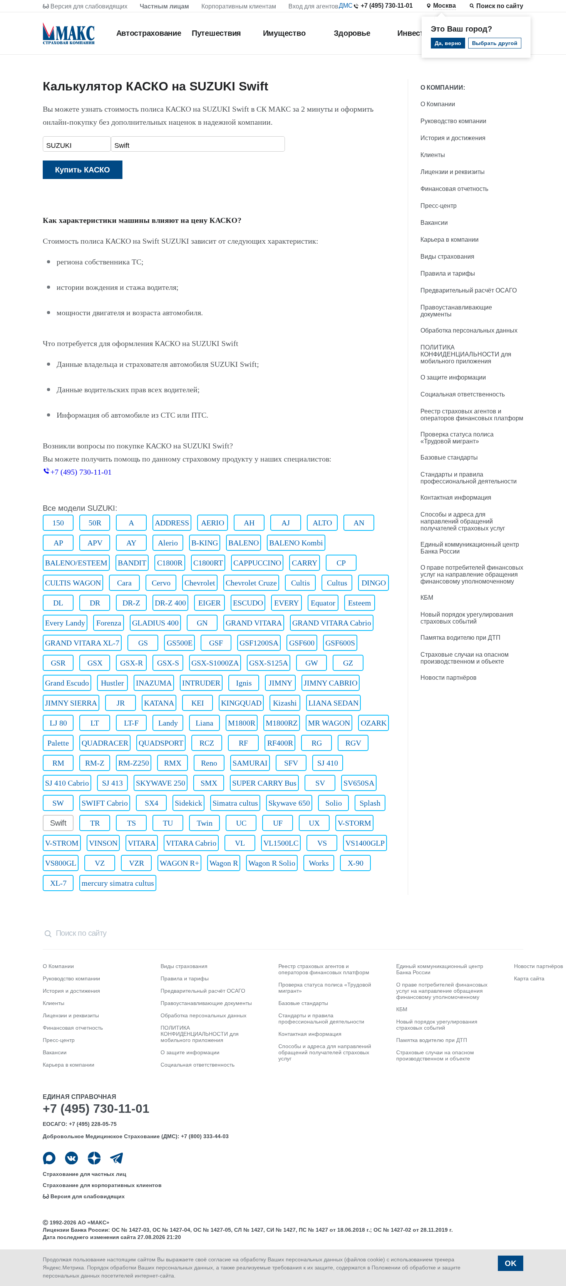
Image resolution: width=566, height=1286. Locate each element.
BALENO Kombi (296, 542)
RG (316, 743)
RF (243, 743)
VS (322, 843)
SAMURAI (250, 763)
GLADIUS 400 (155, 623)
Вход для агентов (313, 6)
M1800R (241, 723)
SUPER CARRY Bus (264, 783)
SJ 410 (327, 763)
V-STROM (62, 843)
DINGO (374, 583)
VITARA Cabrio (191, 843)
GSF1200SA (258, 643)
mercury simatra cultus (118, 883)
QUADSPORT (161, 743)
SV (320, 783)
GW (311, 663)
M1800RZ (282, 723)
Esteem (359, 603)
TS (131, 823)
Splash (370, 803)
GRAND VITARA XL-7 (82, 643)
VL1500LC (280, 843)
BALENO (243, 542)
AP (58, 542)
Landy (168, 723)
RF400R (280, 743)
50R (95, 522)
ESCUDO (248, 603)
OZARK (374, 723)
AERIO (212, 522)
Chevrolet (199, 583)
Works (319, 863)
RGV (353, 743)
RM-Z (94, 763)
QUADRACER (105, 743)
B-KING (204, 542)
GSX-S (168, 663)
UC (241, 823)
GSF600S (340, 643)
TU (168, 823)
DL (58, 603)
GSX (94, 663)
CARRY (304, 563)
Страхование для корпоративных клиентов (102, 1185)
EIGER (209, 603)
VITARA (142, 843)
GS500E (180, 643)
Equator (323, 603)
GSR (58, 663)
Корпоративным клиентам (238, 6)
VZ (100, 863)
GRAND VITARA (254, 623)
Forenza (108, 623)
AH (249, 522)
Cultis (300, 583)
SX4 (151, 803)
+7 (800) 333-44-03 (205, 1136)
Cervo (161, 583)
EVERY (286, 603)
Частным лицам (164, 6)
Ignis (244, 683)
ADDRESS (172, 522)
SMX (209, 783)
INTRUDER (201, 683)
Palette (58, 743)
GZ (348, 663)
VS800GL (60, 863)
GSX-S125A (268, 663)
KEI (197, 703)
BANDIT (132, 563)
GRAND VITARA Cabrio (331, 623)
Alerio (168, 542)
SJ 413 (112, 783)
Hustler (112, 683)
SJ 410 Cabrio (67, 783)
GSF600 (302, 643)
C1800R (170, 563)
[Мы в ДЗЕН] (94, 1158)
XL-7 (58, 883)
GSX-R (131, 663)
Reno (209, 763)
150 (58, 522)
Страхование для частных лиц (84, 1174)
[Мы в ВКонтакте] (71, 1158)
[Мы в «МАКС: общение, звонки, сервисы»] (49, 1158)
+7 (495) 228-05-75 (93, 1124)
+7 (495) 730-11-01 (387, 5)
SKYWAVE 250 (160, 783)
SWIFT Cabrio (105, 803)
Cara (124, 583)
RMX (172, 763)
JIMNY (280, 683)
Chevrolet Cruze (251, 583)
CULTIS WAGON (73, 583)
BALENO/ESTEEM (76, 563)
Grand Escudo (67, 683)
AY (131, 542)
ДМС (346, 5)
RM (58, 763)
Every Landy (65, 623)
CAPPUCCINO (257, 563)
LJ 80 (58, 723)
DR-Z (131, 603)
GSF (216, 643)
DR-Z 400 (170, 603)
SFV (291, 763)
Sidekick (188, 803)
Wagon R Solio (271, 863)
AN (358, 522)
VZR (136, 863)
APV (94, 542)
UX (314, 823)
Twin (205, 823)
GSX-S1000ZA (215, 663)
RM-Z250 (133, 763)
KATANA (159, 703)
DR (95, 603)
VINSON (103, 843)
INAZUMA (154, 683)
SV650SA (358, 783)
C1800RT (208, 563)
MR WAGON (329, 723)
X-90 (355, 863)
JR (121, 703)
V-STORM (354, 823)
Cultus (337, 583)
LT (94, 723)
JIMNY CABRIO (330, 683)
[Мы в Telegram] (116, 1158)
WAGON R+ (179, 863)
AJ (285, 522)
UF (278, 823)
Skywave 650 (289, 803)
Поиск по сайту (499, 6)
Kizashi (285, 703)
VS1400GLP (365, 843)
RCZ (206, 743)
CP (341, 563)
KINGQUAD (241, 703)
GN (202, 623)
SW (58, 803)
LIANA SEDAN (333, 703)
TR (95, 823)
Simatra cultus (235, 803)
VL (240, 843)
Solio (333, 803)
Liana (204, 723)
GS (143, 643)
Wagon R (223, 863)
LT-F (131, 723)
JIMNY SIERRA (71, 703)
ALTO (322, 522)
